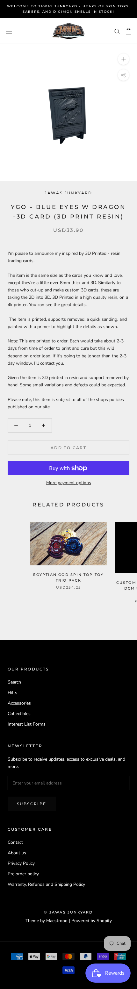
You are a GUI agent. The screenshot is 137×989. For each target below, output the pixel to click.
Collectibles (19, 714)
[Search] (117, 31)
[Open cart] (128, 31)
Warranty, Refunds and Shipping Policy (46, 884)
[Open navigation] (9, 31)
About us (17, 853)
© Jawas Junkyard (68, 912)
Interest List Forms (27, 724)
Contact (15, 842)
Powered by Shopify (91, 921)
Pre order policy (23, 874)
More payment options (68, 483)
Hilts (12, 693)
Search (14, 682)
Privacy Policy (21, 863)
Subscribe (32, 803)
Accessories (19, 703)
